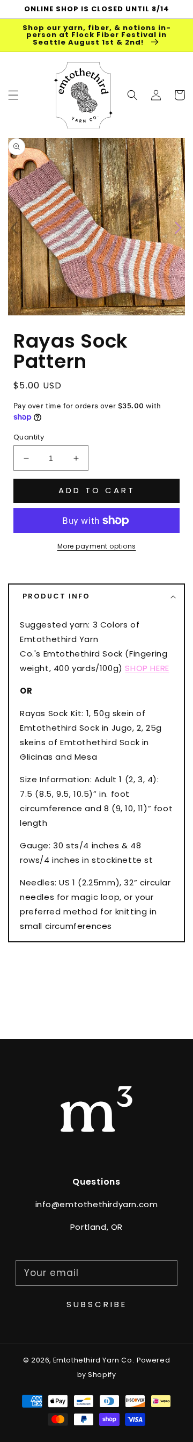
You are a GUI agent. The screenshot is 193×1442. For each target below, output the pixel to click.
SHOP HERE (147, 668)
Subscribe (96, 1304)
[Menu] (13, 95)
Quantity (28, 437)
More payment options (96, 546)
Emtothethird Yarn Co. (94, 1360)
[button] (132, 95)
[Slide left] (14, 227)
